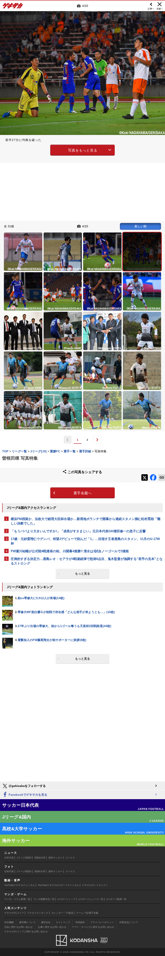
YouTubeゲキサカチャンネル (19, 885)
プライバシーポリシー (102, 922)
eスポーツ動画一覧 (116, 899)
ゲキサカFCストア (14, 913)
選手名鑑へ (82, 493)
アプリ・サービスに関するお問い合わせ (93, 927)
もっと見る (82, 573)
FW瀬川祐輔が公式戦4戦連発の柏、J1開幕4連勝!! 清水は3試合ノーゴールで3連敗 (70, 551)
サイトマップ (63, 922)
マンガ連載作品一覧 (44, 899)
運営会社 (45, 922)
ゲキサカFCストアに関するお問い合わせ (26, 931)
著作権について (27, 922)
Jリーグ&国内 (24, 857)
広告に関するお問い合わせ (18, 927)
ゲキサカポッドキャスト (95, 885)
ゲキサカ (13, 6)
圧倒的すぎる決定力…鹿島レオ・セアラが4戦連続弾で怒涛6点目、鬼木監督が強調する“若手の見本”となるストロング (87, 561)
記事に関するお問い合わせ (52, 927)
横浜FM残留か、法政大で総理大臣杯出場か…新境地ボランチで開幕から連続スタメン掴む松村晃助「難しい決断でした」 (85, 521)
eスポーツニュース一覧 (90, 899)
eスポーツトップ (66, 899)
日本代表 (9, 857)
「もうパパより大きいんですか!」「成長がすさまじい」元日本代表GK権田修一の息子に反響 (78, 531)
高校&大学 (39, 857)
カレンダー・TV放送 (62, 913)
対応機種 (9, 922)
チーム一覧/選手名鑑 (87, 913)
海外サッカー (55, 857)
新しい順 (140, 226)
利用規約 (80, 922)
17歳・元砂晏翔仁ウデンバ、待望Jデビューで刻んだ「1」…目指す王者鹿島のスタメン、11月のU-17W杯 (85, 541)
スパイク (70, 857)
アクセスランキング (37, 913)
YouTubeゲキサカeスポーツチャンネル (58, 885)
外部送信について (128, 922)
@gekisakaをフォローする (27, 786)
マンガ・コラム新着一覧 (17, 899)
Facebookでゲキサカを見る (27, 794)
